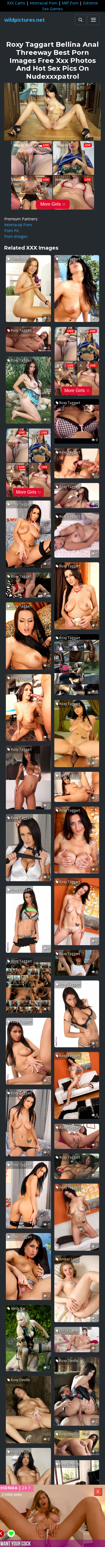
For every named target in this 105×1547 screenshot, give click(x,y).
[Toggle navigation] (93, 19)
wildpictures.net (24, 19)
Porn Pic (11, 230)
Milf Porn (70, 3)
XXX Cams (16, 3)
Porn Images (15, 236)
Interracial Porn (43, 3)
